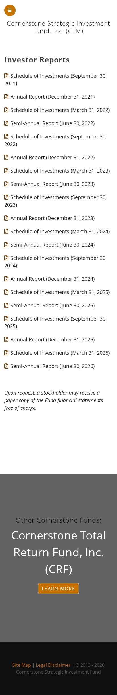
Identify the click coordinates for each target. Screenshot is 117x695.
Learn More (58, 588)
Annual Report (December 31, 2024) (53, 278)
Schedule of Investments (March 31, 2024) (60, 231)
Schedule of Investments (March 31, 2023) (60, 170)
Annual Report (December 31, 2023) (53, 218)
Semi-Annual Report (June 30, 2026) (53, 366)
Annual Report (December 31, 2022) (53, 157)
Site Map (21, 665)
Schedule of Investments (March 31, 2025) (60, 292)
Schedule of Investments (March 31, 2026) (60, 352)
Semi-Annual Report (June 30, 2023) (53, 183)
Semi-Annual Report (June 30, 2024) (53, 244)
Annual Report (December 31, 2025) (53, 339)
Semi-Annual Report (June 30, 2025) (53, 305)
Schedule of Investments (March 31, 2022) (60, 109)
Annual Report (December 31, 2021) (53, 96)
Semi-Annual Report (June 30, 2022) (53, 123)
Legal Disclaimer (53, 665)
